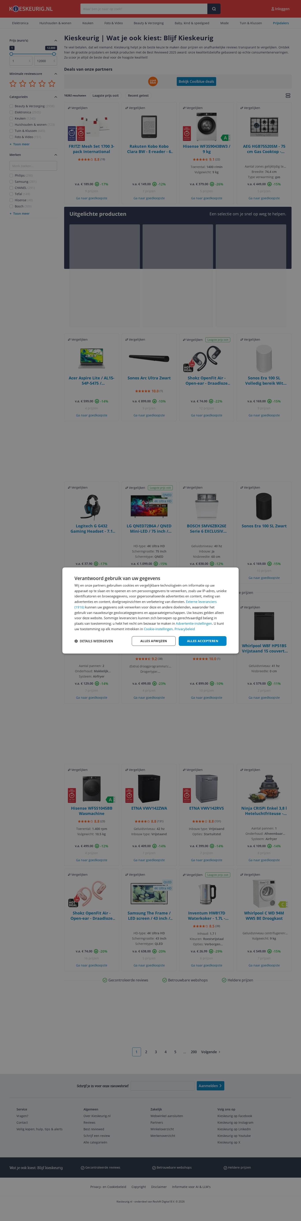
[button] (93, 641)
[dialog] (150, 610)
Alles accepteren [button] (202, 641)
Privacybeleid (185, 629)
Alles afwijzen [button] (153, 641)
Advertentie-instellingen (194, 623)
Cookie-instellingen (158, 629)
